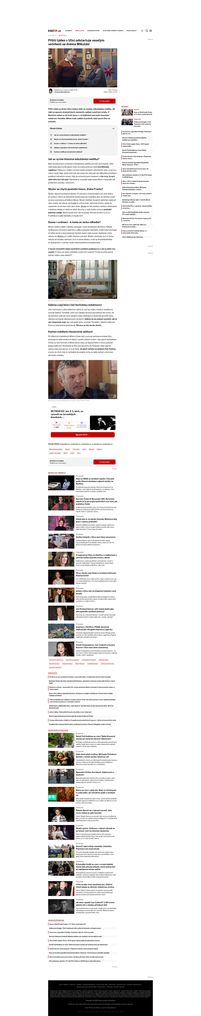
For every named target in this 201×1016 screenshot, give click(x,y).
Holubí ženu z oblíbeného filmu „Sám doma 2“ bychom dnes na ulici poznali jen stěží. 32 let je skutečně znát (81, 707)
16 (112, 1011)
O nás (60, 984)
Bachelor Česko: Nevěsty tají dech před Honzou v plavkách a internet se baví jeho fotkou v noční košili (82, 682)
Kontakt (122, 987)
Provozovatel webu (102, 984)
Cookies (79, 984)
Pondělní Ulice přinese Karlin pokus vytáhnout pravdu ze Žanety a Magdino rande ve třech (80, 724)
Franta (73, 203)
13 (104, 1011)
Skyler (83, 206)
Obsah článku (56, 128)
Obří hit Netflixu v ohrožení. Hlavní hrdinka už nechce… (137, 207)
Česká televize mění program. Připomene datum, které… (137, 157)
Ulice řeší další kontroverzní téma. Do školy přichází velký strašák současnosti (76, 957)
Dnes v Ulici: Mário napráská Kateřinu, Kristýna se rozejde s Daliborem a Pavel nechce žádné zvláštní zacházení (81, 694)
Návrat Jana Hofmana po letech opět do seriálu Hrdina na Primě (71, 716)
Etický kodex (101, 987)
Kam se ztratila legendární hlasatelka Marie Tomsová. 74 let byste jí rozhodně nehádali (79, 953)
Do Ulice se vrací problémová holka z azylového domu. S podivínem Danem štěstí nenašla (80, 677)
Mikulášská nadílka (55, 449)
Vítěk (72, 453)
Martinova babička (72, 660)
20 (123, 1011)
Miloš (65, 453)
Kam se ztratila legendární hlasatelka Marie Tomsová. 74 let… (135, 164)
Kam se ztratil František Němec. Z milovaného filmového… (134, 232)
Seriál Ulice (79, 30)
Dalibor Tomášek (55, 453)
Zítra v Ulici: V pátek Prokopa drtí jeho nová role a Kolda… (136, 182)
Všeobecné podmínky (89, 984)
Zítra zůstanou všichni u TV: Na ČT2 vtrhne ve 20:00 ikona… (137, 176)
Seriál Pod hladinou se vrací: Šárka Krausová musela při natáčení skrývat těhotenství (78, 944)
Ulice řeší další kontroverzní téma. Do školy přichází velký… (136, 170)
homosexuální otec (107, 664)
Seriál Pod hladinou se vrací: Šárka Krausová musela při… (134, 151)
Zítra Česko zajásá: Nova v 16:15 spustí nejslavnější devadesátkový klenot (74, 940)
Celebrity (68, 30)
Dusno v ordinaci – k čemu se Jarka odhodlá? (70, 143)
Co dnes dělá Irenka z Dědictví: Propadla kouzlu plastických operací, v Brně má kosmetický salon (82, 720)
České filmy (137, 119)
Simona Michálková (62, 92)
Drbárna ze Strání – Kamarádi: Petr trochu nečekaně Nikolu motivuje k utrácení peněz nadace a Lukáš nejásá (82, 688)
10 (96, 1011)
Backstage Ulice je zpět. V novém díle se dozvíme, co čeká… (136, 201)
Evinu (50, 346)
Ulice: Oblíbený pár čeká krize (132, 237)
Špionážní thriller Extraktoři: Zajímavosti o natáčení (137, 219)
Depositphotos (112, 1007)
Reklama (72, 984)
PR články (110, 987)
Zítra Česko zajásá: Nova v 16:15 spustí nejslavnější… (136, 145)
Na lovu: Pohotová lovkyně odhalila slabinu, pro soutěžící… (134, 139)
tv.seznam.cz (65, 444)
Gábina (99, 449)
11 (99, 1011)
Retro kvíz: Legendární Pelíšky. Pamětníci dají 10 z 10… (137, 133)
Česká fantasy (67, 664)
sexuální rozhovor (55, 667)
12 (101, 1011)
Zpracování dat (121, 984)
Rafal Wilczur (79, 664)
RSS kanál (112, 984)
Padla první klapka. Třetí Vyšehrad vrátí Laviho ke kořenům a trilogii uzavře (75, 928)
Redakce (66, 984)
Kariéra (116, 987)
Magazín (136, 109)
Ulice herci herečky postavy (113, 30)
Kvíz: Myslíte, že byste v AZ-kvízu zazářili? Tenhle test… (137, 195)
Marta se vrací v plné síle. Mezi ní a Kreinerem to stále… (134, 226)
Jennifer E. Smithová (56, 660)
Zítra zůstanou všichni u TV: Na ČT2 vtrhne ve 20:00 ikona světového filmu (74, 961)
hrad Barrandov (93, 664)
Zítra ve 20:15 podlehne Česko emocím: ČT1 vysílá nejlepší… (135, 213)
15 (110, 1011)
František (76, 449)
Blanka (60, 236)
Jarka (84, 449)
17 (115, 1011)
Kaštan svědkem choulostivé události (68, 152)
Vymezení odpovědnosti (134, 984)
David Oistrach (54, 664)
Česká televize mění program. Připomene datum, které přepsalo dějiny (73, 949)
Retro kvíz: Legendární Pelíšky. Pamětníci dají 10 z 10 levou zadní (71, 932)
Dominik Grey (103, 660)
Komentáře (105, 101)
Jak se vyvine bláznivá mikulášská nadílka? (70, 135)
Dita (78, 453)
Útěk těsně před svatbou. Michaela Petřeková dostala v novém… (134, 188)
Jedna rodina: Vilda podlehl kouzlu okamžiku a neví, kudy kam (70, 712)
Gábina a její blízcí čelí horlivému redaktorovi (70, 148)
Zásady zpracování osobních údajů (86, 987)
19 (120, 1011)
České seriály (132, 30)
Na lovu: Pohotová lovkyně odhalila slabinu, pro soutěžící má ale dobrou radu (75, 936)
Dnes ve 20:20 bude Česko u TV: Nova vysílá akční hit (67, 924)
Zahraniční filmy (93, 30)
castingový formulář (89, 660)
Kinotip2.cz (52, 35)
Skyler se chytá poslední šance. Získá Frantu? (71, 139)
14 (107, 1011)
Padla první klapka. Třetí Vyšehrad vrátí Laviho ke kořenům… (142, 124)
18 (118, 1011)
